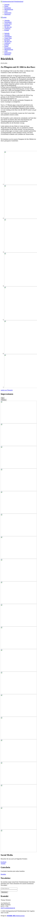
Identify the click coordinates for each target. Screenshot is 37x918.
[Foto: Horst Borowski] (20, 269)
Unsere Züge (8, 23)
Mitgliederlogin (8, 9)
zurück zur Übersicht (7, 390)
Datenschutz (7, 12)
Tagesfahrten (8, 22)
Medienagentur (16, 915)
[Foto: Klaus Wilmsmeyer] (20, 236)
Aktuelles (7, 20)
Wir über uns (8, 27)
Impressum (7, 14)
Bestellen (3, 874)
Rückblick (7, 25)
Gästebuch (7, 28)
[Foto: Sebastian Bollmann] (20, 168)
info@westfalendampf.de (8, 908)
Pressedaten (7, 8)
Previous (3, 400)
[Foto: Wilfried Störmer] (20, 337)
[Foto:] (20, 202)
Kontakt (6, 30)
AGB (5, 11)
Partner (6, 6)
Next (2, 398)
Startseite (6, 4)
